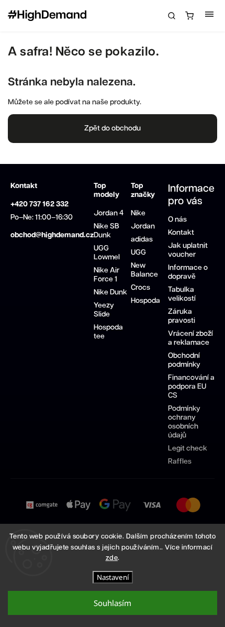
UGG (138, 252)
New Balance (144, 270)
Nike (138, 213)
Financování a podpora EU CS (191, 386)
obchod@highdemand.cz (52, 235)
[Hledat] (171, 16)
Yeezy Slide (104, 310)
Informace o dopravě (188, 272)
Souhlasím (112, 603)
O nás (177, 219)
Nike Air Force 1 (106, 275)
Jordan (143, 226)
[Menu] (209, 15)
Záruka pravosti (181, 316)
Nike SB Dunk (106, 231)
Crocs (140, 287)
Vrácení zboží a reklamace (190, 338)
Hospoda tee (108, 332)
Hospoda (145, 300)
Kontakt (181, 232)
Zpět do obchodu (112, 128)
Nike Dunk (110, 292)
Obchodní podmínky (184, 360)
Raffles (180, 461)
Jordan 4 (108, 213)
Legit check (187, 448)
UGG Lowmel (107, 253)
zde (112, 558)
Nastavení (113, 577)
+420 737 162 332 (39, 204)
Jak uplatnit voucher (188, 250)
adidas (142, 239)
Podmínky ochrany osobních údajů (184, 422)
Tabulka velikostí (182, 294)
